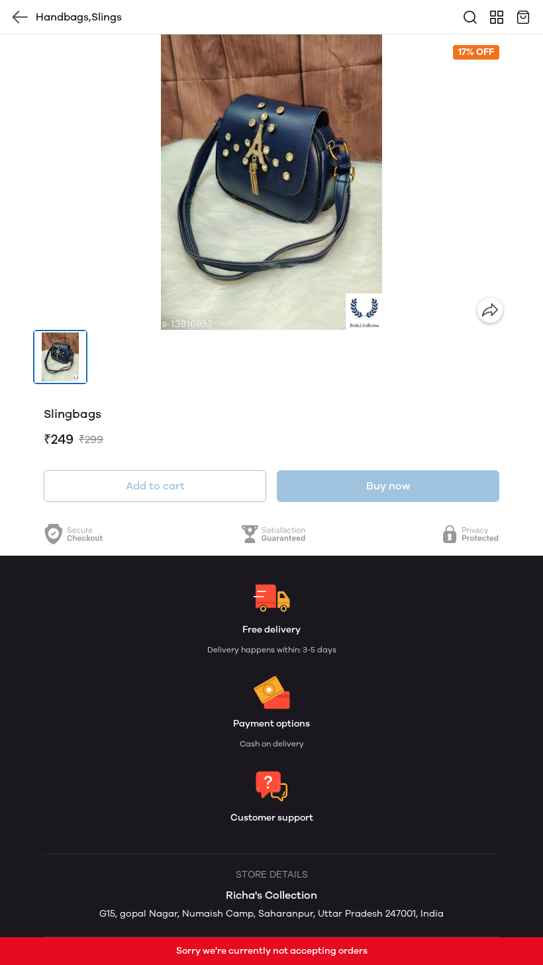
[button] (60, 357)
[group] (271, 182)
